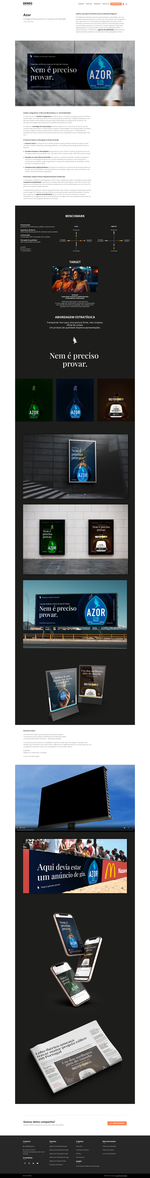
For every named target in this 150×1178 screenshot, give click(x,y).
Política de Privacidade (109, 1146)
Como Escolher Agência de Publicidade (87, 1166)
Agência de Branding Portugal (58, 1146)
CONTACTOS (105, 4)
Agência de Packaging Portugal (58, 1153)
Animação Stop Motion (56, 1164)
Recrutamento (80, 1157)
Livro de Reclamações (109, 1153)
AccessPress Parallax (121, 1175)
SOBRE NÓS (97, 4)
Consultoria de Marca (82, 1150)
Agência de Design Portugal (57, 1161)
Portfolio (78, 1153)
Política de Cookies (108, 1150)
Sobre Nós (79, 1146)
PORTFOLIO (89, 4)
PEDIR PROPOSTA (116, 4)
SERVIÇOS (81, 4)
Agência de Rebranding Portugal (58, 1150)
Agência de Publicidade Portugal (59, 1157)
